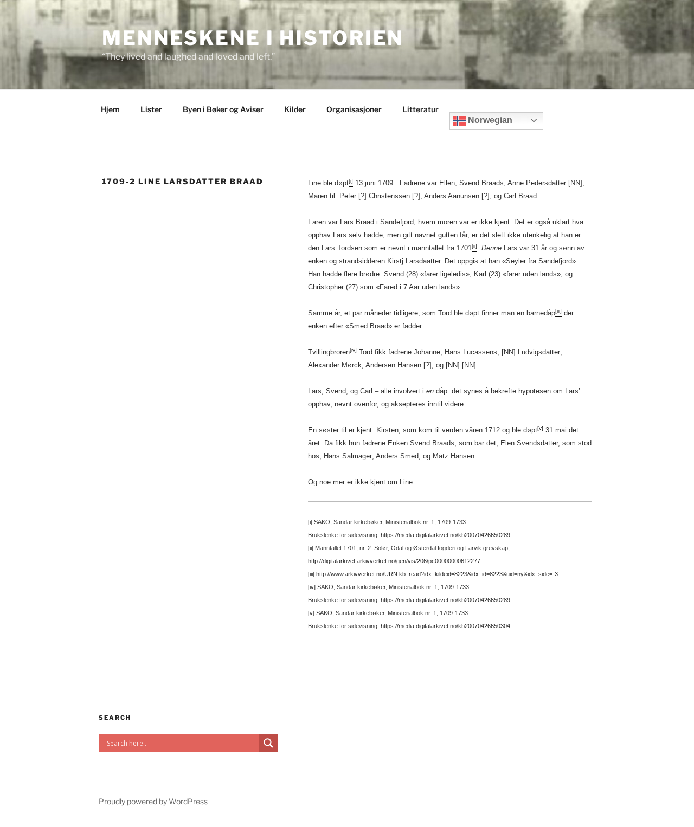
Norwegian (489, 120)
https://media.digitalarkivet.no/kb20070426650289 (445, 535)
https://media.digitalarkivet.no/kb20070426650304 (445, 626)
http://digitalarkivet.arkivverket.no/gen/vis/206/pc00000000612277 (394, 561)
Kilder (295, 109)
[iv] (312, 587)
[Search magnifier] (268, 743)
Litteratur (420, 109)
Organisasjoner (354, 109)
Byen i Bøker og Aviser (223, 109)
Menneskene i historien (252, 38)
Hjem (110, 109)
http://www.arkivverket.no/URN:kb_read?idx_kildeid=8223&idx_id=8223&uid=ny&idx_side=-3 (437, 574)
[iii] (311, 574)
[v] (311, 613)
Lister (151, 109)
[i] (310, 522)
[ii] (310, 548)
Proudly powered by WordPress (153, 801)
